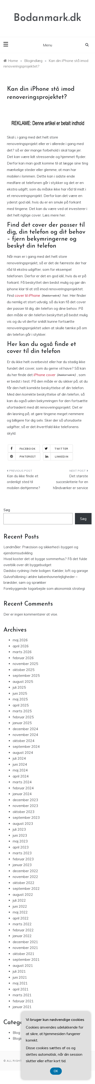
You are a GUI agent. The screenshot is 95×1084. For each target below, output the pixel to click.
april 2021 (21, 989)
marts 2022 (22, 924)
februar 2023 (23, 859)
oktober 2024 (23, 741)
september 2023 (26, 817)
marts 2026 (22, 652)
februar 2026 (23, 658)
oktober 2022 (23, 883)
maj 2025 (20, 699)
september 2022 (26, 888)
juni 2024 (20, 764)
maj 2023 (20, 841)
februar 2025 (23, 717)
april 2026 (21, 646)
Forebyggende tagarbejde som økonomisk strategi (44, 588)
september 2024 (26, 746)
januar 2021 (22, 1007)
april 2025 (21, 705)
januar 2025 (22, 723)
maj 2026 (20, 640)
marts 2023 (22, 853)
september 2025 (26, 675)
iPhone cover (44, 374)
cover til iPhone (27, 295)
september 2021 (26, 959)
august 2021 (23, 965)
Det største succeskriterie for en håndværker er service (70, 482)
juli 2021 (19, 971)
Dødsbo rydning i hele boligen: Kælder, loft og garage (45, 570)
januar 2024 (22, 794)
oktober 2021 (23, 954)
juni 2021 (20, 977)
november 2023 (25, 805)
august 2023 (23, 823)
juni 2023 (20, 835)
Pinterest (28, 456)
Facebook (28, 448)
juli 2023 (19, 829)
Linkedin (61, 456)
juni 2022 (20, 906)
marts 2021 (22, 995)
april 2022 (21, 918)
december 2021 (25, 942)
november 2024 (25, 734)
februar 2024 (23, 788)
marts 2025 (22, 711)
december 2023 (25, 800)
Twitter (61, 448)
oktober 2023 (23, 812)
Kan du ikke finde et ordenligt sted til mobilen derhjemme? (23, 482)
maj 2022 (20, 912)
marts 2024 (22, 782)
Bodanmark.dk (47, 18)
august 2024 (23, 752)
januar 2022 (22, 936)
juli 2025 (19, 687)
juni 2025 (20, 693)
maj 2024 (20, 770)
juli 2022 (19, 900)
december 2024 (25, 729)
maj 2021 (20, 983)
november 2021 (25, 947)
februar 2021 (23, 1001)
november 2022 (25, 876)
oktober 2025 (23, 670)
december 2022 (25, 871)
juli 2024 (19, 758)
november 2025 (25, 663)
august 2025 (23, 681)
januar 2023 (22, 865)
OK (56, 1071)
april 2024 (21, 776)
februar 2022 (23, 930)
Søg (6, 510)
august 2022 (23, 894)
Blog (16, 1032)
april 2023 (21, 847)
